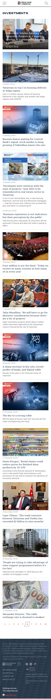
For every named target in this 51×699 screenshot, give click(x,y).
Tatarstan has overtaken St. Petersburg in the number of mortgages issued (25, 568)
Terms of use (8, 676)
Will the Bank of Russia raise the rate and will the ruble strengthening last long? (24, 418)
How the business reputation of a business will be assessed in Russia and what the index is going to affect (25, 220)
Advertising (8, 673)
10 (45, 624)
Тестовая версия (10, 690)
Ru (28, 669)
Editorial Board (10, 670)
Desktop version (10, 688)
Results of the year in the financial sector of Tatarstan (23, 371)
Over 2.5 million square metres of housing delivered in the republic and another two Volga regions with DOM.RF (25, 93)
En (32, 669)
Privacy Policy (9, 679)
